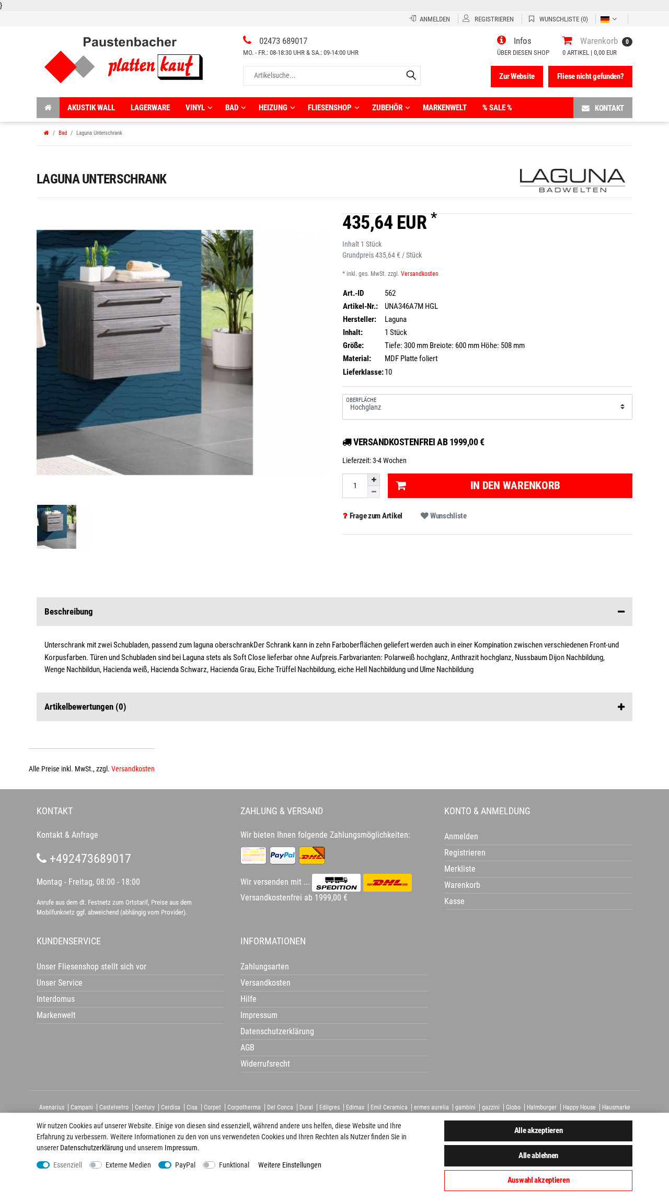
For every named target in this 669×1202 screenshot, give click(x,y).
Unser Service (60, 983)
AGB (247, 1048)
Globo (513, 1107)
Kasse (454, 901)
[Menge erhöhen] (373, 479)
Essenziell (67, 1165)
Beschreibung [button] (68, 611)
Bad (231, 107)
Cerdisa (170, 1107)
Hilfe (248, 999)
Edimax (355, 1107)
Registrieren (465, 853)
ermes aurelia (431, 1107)
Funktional (234, 1165)
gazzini (491, 1107)
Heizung (273, 107)
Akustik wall (91, 107)
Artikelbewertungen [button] (85, 706)
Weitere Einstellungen (289, 1165)
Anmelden (461, 836)
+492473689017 (89, 858)
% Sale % (497, 107)
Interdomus (56, 999)
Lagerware (150, 107)
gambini (465, 1107)
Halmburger (542, 1107)
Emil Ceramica (389, 1107)
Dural (306, 1107)
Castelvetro (114, 1107)
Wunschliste (448, 516)
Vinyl (195, 107)
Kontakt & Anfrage (67, 835)
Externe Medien (128, 1165)
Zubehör (387, 107)
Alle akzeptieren (538, 1130)
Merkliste (460, 869)
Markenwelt (445, 107)
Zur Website (517, 76)
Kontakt (609, 108)
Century (145, 1107)
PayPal (185, 1165)
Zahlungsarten (264, 967)
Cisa (192, 1107)
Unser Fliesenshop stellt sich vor (91, 967)
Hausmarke (616, 1107)
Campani (82, 1107)
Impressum (181, 1147)
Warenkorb (462, 885)
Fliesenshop (330, 107)
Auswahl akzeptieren (538, 1180)
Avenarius (51, 1107)
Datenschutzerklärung (277, 1031)
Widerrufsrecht (265, 1064)
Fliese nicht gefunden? (590, 76)
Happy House (579, 1107)
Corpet (212, 1107)
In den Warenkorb (515, 485)
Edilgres (329, 1107)
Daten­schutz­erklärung (91, 1147)
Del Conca (280, 1107)
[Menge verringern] (373, 492)
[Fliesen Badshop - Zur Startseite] (123, 56)
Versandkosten (420, 274)
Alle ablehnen (538, 1155)
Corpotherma (244, 1107)
